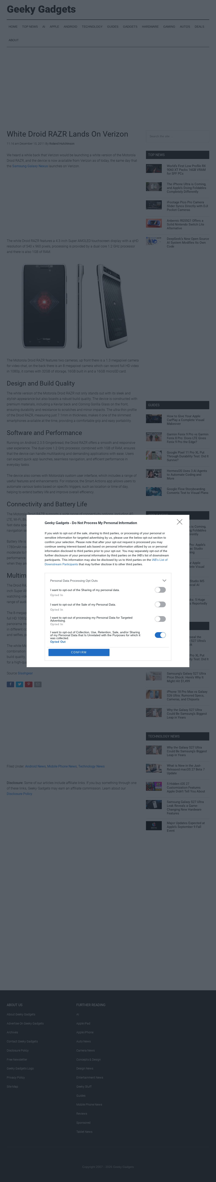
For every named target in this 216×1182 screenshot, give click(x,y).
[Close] (181, 523)
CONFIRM (79, 652)
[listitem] (108, 580)
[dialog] (108, 591)
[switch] (160, 590)
